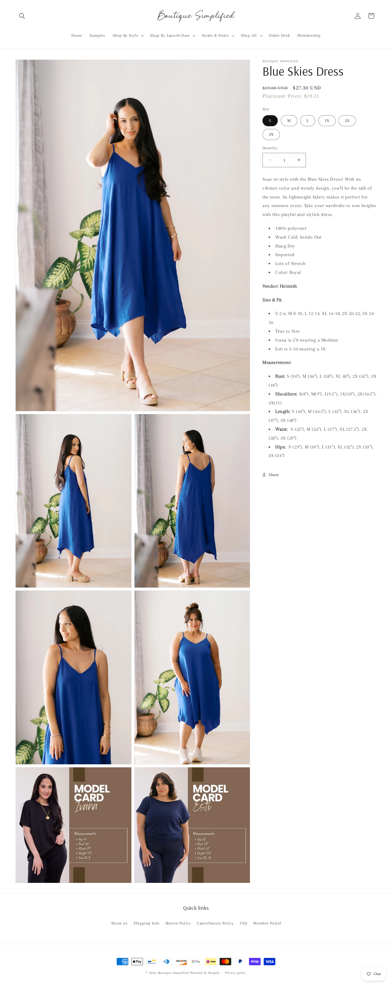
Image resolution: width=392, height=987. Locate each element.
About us (119, 923)
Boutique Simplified (174, 973)
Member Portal (267, 923)
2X (347, 120)
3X (271, 134)
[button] (22, 16)
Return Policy (178, 923)
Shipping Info (147, 923)
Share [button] (274, 474)
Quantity (269, 148)
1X (327, 120)
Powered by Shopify (205, 973)
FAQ (243, 923)
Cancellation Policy (215, 923)
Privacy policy (235, 973)
